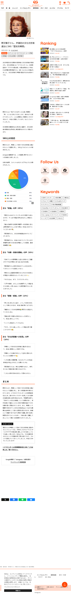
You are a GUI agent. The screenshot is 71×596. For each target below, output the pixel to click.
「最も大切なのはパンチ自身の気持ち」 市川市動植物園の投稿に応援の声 (59, 75)
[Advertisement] (18, 93)
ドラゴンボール (23, 53)
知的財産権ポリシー (42, 589)
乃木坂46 (45, 211)
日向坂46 (54, 211)
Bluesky (31, 499)
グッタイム (55, 208)
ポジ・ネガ (44, 8)
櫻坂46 (62, 211)
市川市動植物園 (57, 204)
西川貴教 (58, 197)
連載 (51, 201)
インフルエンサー (25, 8)
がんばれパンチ (60, 201)
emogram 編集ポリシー (37, 587)
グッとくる (13, 53)
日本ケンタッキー (47, 197)
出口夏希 (52, 218)
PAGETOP (65, 585)
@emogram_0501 (55, 172)
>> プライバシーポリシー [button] (12, 586)
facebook (14, 499)
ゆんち (61, 218)
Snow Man (45, 208)
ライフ (67, 8)
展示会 (67, 197)
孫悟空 (4, 56)
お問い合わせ (50, 587)
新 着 (8, 8)
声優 (31, 53)
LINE (22, 499)
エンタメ (52, 8)
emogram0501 (65, 172)
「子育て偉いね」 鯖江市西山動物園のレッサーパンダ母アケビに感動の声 (59, 122)
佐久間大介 (65, 208)
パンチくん (46, 204)
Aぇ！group (46, 215)
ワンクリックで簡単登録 (18, 462)
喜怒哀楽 (36, 8)
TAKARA (64, 215)
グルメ (44, 201)
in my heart (14, 50)
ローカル (48, 577)
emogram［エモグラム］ (35, 3)
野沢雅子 (20, 56)
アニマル (60, 8)
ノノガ (44, 218)
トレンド (15, 8)
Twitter (5, 499)
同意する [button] (18, 590)
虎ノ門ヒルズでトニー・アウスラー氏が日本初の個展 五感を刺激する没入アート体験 (59, 59)
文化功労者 (12, 56)
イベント (55, 215)
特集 (60, 4)
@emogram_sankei (45, 172)
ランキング (65, 4)
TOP (2, 8)
